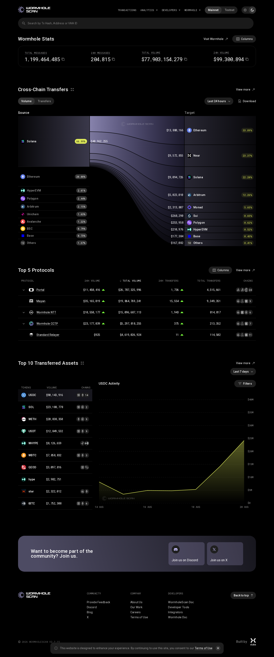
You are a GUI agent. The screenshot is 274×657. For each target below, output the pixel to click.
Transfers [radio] (44, 101)
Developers (169, 10)
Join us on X (218, 560)
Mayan (41, 301)
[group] (221, 10)
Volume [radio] (26, 101)
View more (243, 89)
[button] (55, 395)
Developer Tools (178, 607)
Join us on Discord (185, 560)
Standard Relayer (48, 334)
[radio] (245, 10)
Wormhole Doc (177, 617)
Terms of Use (203, 648)
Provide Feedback (98, 602)
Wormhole (191, 10)
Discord (92, 607)
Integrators (175, 612)
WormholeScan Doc (181, 602)
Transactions (127, 10)
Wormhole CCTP (47, 323)
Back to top (241, 595)
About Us (136, 602)
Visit (213, 39)
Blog (90, 612)
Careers (135, 612)
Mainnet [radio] (213, 10)
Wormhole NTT (46, 312)
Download (249, 101)
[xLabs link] (253, 641)
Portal (41, 289)
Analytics (147, 10)
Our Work (136, 607)
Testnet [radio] (229, 10)
